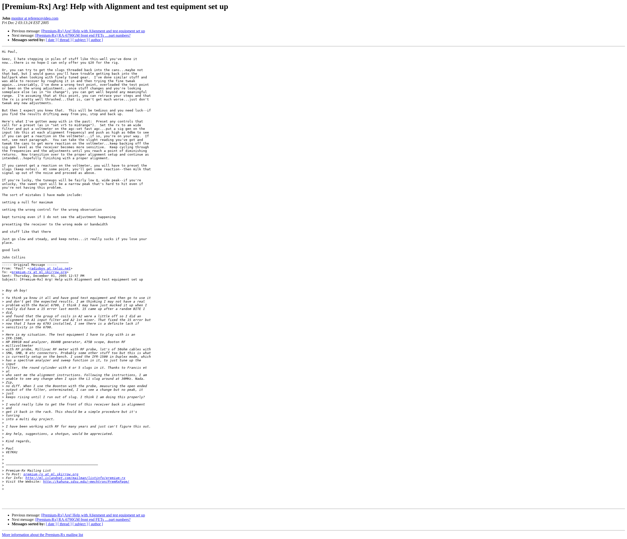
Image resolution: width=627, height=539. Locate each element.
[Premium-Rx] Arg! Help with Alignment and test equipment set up (93, 31)
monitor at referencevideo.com (34, 18)
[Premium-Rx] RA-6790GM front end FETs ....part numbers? (83, 35)
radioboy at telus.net (50, 268)
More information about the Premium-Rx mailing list (42, 535)
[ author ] (96, 40)
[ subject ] (80, 40)
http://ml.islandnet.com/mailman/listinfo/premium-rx (75, 478)
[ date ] (51, 40)
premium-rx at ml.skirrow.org (39, 272)
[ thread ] (65, 40)
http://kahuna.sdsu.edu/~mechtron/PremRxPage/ (86, 481)
